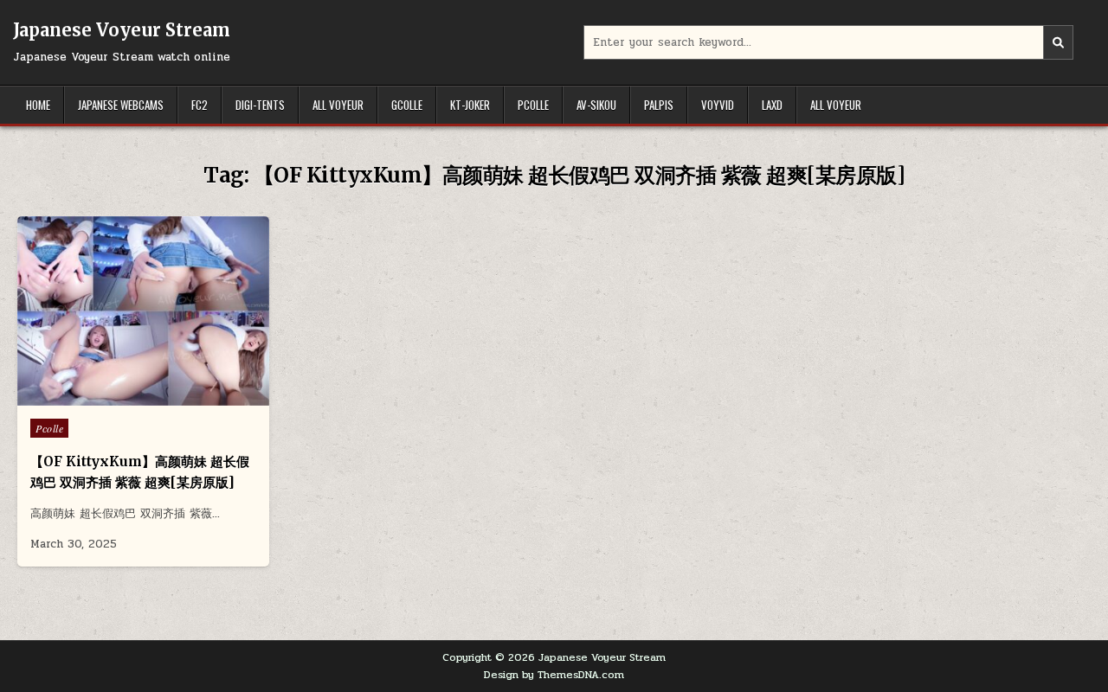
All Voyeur (338, 104)
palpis (658, 104)
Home (38, 104)
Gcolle (406, 104)
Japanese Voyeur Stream (121, 30)
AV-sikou (596, 104)
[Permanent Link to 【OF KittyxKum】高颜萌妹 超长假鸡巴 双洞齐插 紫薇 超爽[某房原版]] (143, 311)
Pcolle (533, 104)
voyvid (717, 104)
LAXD (772, 104)
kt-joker (470, 104)
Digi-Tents (260, 104)
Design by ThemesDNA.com (554, 674)
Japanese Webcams (121, 104)
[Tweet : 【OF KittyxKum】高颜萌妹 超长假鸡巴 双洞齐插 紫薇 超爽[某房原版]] (106, 396)
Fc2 (199, 104)
